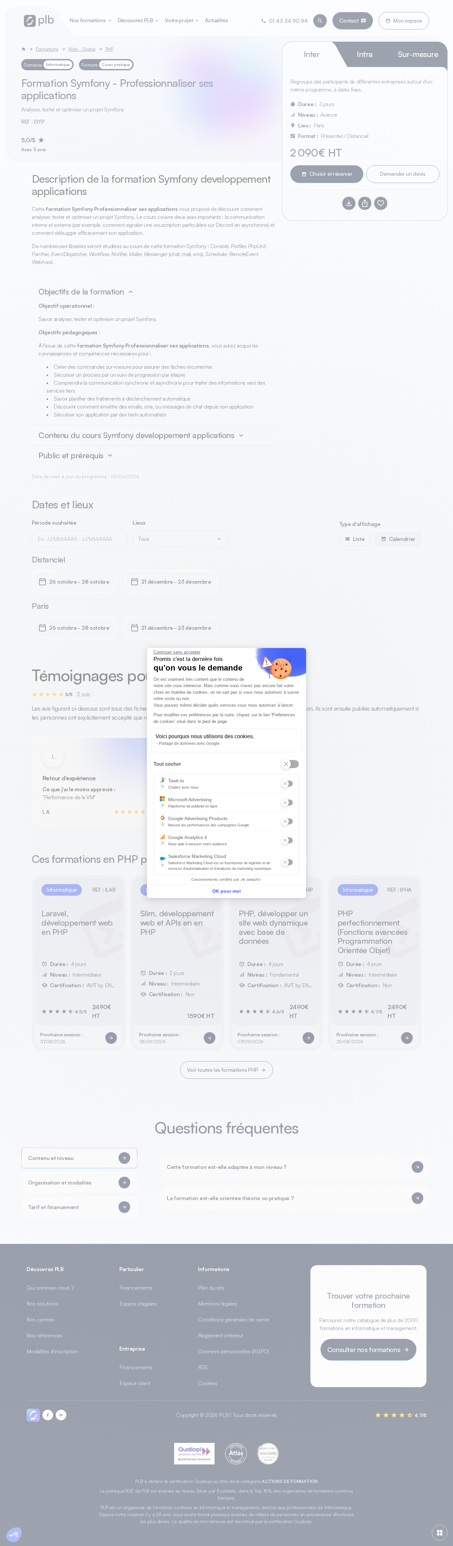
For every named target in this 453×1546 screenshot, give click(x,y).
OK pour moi (226, 891)
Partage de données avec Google (189, 743)
